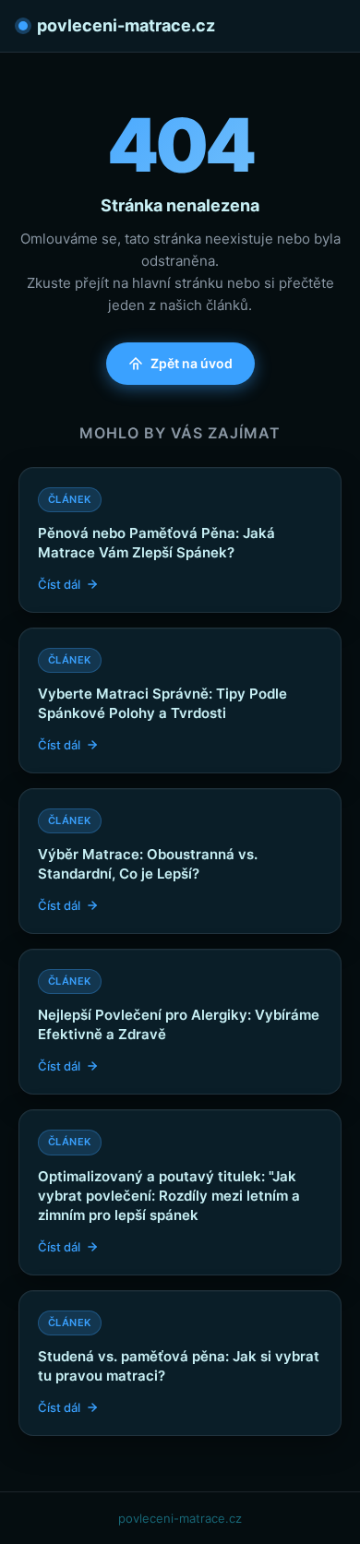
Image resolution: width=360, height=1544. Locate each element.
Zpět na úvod (191, 363)
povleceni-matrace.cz (126, 25)
